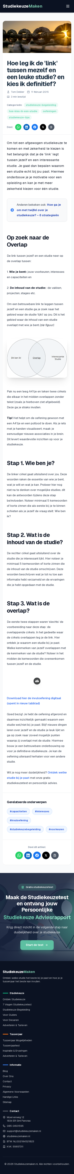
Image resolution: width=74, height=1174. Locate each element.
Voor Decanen (11, 1020)
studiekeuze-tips (19, 117)
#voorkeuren (56, 829)
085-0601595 (15, 1125)
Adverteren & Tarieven (15, 1025)
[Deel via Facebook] (35, 127)
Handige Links (10, 1096)
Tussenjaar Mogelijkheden (17, 1040)
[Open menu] (67, 6)
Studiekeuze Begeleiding (16, 1009)
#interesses (42, 811)
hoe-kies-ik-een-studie (23, 111)
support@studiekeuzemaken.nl (24, 1131)
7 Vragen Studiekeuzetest (17, 1004)
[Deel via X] (43, 127)
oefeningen (49, 111)
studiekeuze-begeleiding (41, 105)
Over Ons (8, 1076)
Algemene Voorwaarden (16, 1091)
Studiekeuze (22, 6)
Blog (5, 1071)
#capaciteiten (18, 811)
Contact (7, 1081)
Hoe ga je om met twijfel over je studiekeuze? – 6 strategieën (39, 210)
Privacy (7, 1086)
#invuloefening (19, 820)
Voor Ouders (10, 1014)
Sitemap (7, 1102)
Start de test (34, 945)
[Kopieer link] (51, 127)
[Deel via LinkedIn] (26, 127)
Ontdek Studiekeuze (14, 999)
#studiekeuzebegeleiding (25, 829)
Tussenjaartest (11, 1045)
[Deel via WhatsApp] (18, 127)
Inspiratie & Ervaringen (15, 1050)
